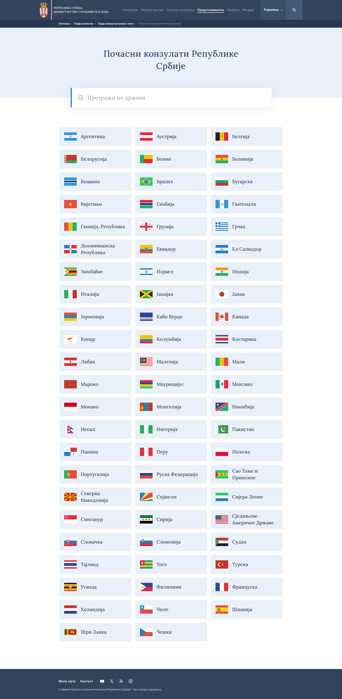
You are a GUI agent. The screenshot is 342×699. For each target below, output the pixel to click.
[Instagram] (130, 681)
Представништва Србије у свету (116, 23)
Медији (248, 10)
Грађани (233, 10)
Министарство (152, 10)
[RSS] (121, 681)
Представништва (210, 10)
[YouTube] (102, 681)
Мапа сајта (67, 681)
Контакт (86, 681)
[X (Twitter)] (111, 681)
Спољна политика (180, 10)
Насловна (130, 10)
